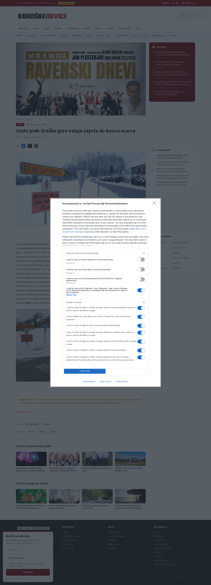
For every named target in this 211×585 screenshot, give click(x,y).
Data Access (105, 381)
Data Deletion (89, 381)
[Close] (155, 204)
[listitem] (105, 253)
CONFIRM (85, 371)
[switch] (141, 259)
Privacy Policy (122, 381)
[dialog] (105, 292)
